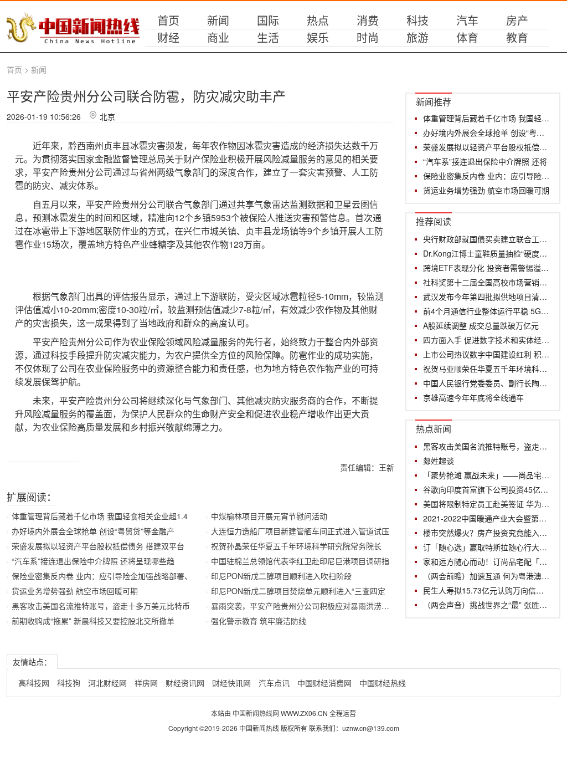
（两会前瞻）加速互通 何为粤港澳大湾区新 (486, 575)
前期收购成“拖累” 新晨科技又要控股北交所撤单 (93, 620)
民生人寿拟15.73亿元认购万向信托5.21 (486, 590)
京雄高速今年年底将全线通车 (473, 397)
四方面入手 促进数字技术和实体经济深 (486, 339)
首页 (168, 20)
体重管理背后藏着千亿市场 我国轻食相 (486, 118)
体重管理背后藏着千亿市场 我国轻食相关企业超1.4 (100, 515)
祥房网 (146, 682)
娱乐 (318, 37)
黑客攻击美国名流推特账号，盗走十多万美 (486, 446)
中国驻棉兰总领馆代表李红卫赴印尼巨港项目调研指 (300, 560)
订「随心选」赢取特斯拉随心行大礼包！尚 (486, 547)
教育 (517, 37)
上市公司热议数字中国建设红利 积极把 (486, 354)
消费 (368, 20)
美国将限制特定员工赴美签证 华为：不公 (486, 503)
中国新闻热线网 (257, 713)
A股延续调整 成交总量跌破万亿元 (481, 325)
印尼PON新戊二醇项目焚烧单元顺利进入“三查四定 (298, 590)
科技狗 (68, 682)
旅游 (417, 37)
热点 (318, 20)
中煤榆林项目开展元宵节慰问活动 (269, 515)
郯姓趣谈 (438, 460)
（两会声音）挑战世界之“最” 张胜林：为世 (486, 604)
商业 (218, 37)
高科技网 (33, 682)
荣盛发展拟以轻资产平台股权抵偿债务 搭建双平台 (98, 545)
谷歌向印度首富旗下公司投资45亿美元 (486, 489)
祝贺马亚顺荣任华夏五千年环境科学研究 (486, 368)
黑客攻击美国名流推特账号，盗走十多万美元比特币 (101, 605)
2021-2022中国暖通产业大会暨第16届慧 (486, 518)
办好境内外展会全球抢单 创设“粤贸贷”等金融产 (93, 530)
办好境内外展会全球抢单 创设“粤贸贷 (486, 132)
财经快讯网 (231, 682)
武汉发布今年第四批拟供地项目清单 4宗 (486, 296)
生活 (268, 37)
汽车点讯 (274, 682)
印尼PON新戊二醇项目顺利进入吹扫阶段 (281, 575)
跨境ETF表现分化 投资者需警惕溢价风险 (486, 267)
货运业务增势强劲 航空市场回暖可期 (75, 590)
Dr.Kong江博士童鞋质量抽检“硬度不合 (486, 253)
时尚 (368, 37)
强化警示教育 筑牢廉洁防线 (258, 620)
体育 (467, 37)
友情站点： (32, 661)
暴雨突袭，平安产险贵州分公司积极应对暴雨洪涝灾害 (304, 605)
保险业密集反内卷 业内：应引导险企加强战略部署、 (102, 575)
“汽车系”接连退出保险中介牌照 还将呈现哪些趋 (93, 560)
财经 (168, 37)
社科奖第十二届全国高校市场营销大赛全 (486, 282)
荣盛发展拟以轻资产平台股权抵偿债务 (486, 146)
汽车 (467, 20)
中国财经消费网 (324, 682)
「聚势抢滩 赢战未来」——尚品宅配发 (486, 474)
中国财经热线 (382, 682)
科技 (417, 20)
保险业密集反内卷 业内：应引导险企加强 (486, 175)
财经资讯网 (185, 682)
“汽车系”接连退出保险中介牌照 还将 (485, 161)
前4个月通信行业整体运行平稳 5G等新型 (486, 310)
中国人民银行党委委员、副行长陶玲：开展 (486, 382)
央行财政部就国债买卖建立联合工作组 (486, 238)
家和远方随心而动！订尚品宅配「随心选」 (486, 561)
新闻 (218, 20)
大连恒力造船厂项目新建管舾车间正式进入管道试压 (300, 530)
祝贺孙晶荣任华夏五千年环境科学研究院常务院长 (296, 545)
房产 (517, 20)
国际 (268, 20)
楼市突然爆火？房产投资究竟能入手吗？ (486, 532)
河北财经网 (107, 682)
